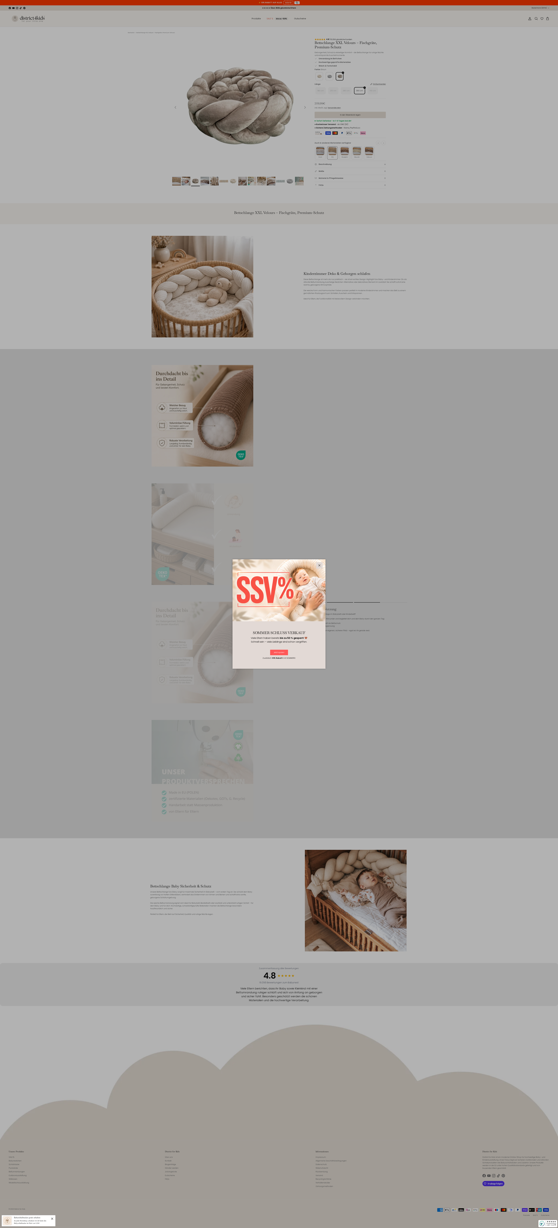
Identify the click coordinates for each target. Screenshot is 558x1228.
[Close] (52, 1218)
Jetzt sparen (279, 652)
